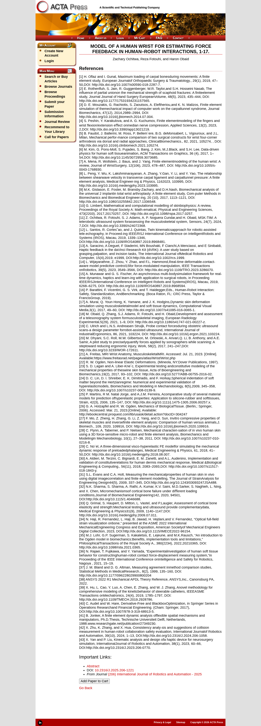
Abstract (93, 666)
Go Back (85, 688)
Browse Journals (58, 86)
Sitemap (180, 722)
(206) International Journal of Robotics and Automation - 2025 (155, 674)
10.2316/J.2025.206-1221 (114, 670)
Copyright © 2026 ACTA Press (206, 722)
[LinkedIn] (40, 722)
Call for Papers (57, 137)
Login (49, 61)
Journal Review (57, 122)
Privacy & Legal (162, 722)
